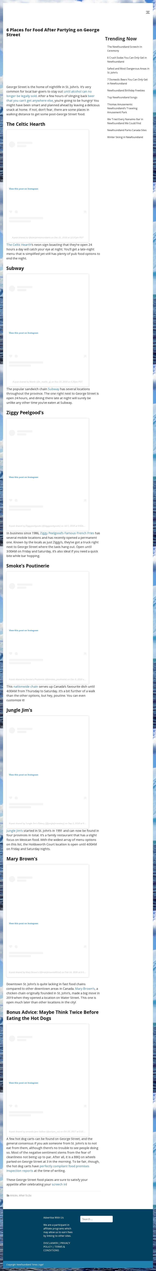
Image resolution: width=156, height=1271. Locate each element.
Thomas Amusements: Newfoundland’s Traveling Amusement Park (122, 108)
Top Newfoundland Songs (122, 97)
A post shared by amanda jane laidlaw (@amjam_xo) (34, 1131)
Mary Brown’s (85, 989)
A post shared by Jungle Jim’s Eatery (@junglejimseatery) (36, 823)
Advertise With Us (53, 1217)
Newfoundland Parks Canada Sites (127, 130)
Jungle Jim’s (14, 831)
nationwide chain (25, 686)
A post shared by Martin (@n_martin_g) (32, 382)
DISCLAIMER (50, 1243)
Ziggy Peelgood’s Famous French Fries (67, 533)
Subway (53, 389)
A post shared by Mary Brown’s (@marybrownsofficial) (35, 972)
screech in (59, 1184)
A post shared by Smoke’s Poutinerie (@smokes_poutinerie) (38, 679)
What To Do (25, 1195)
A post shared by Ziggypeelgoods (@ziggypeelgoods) (34, 526)
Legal (40, 1264)
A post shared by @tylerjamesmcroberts (31, 237)
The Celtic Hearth (18, 245)
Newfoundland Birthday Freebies (126, 90)
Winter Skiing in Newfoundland (125, 137)
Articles (14, 1195)
